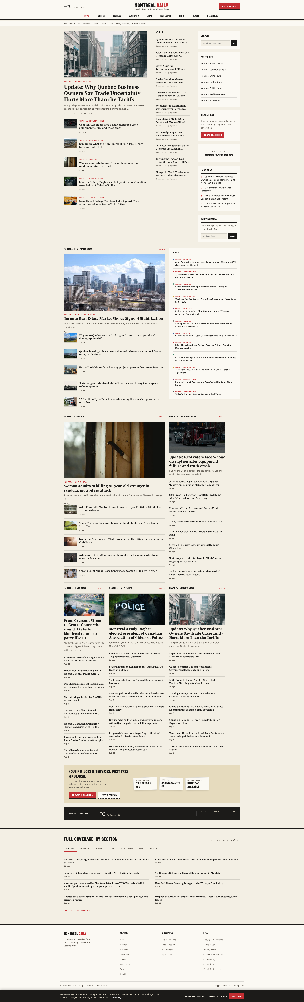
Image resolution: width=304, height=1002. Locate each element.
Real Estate (165, 16)
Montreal (152, 6)
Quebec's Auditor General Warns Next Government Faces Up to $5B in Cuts (205, 300)
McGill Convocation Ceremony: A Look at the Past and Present (218, 197)
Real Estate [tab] (127, 848)
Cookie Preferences (212, 969)
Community (134, 16)
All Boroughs (167, 949)
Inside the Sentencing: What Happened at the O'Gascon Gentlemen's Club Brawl (202, 313)
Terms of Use (209, 944)
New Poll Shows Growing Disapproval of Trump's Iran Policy (189, 885)
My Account (167, 954)
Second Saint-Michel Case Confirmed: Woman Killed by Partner (205, 335)
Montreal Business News (212, 63)
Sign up (232, 236)
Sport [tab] (142, 848)
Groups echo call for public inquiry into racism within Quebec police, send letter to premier (106, 899)
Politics (101, 16)
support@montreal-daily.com (229, 985)
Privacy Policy (209, 949)
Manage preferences (218, 996)
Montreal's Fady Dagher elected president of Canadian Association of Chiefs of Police (106, 862)
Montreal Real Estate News (213, 94)
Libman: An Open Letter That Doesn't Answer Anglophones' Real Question (196, 861)
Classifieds (212, 16)
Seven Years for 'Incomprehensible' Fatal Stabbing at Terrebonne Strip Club (201, 288)
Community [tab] (100, 848)
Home (86, 16)
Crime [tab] (113, 848)
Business (117, 16)
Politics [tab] (70, 848)
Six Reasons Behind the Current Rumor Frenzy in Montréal (188, 874)
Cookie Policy (209, 959)
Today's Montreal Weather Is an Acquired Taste (198, 394)
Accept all (236, 996)
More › (162, 249)
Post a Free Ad (168, 944)
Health (196, 16)
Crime (149, 16)
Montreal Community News (213, 69)
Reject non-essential (194, 996)
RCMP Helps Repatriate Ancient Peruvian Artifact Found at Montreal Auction (203, 347)
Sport (182, 16)
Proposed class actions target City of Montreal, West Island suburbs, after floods (196, 899)
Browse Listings (169, 939)
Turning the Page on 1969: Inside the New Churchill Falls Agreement (202, 371)
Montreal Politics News (211, 88)
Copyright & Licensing (213, 939)
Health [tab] (153, 848)
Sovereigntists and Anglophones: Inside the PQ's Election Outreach (101, 874)
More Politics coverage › (78, 910)
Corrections (208, 964)
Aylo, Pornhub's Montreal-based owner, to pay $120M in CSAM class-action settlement (205, 264)
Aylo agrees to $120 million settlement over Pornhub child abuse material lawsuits (203, 325)
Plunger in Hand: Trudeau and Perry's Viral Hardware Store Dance (203, 384)
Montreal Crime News (211, 75)
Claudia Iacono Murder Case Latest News (216, 189)
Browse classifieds (213, 135)
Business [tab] (84, 848)
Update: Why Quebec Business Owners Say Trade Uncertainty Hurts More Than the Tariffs (218, 180)
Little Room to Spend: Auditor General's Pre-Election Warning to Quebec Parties (205, 359)
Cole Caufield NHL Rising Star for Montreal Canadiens (218, 205)
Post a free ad (229, 6)
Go (234, 43)
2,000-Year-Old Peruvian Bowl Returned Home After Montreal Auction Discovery (204, 276)
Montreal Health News (211, 82)
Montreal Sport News (210, 100)
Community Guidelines (213, 954)
